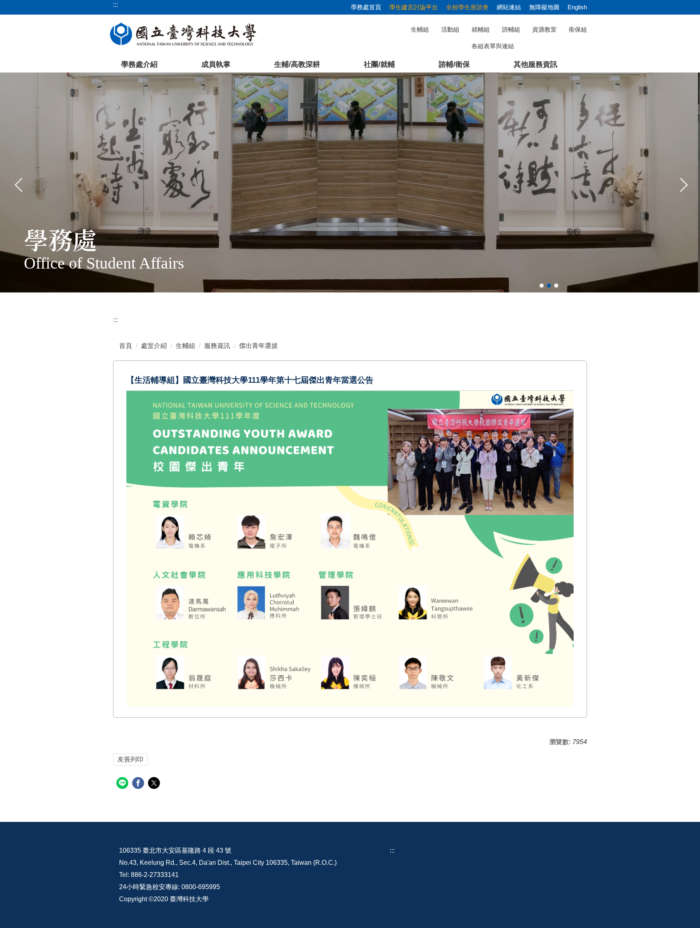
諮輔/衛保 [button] (454, 64)
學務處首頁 (366, 7)
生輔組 (420, 29)
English (577, 7)
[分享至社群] (123, 784)
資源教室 (544, 29)
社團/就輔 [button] (379, 64)
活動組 (450, 29)
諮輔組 (511, 29)
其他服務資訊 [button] (535, 64)
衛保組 (578, 29)
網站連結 (509, 7)
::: (115, 319)
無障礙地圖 (544, 7)
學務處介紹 (139, 64)
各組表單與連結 (493, 46)
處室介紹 (154, 345)
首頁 (125, 345)
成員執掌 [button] (215, 64)
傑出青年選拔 (258, 345)
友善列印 (130, 759)
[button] (19, 184)
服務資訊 (217, 345)
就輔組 (481, 29)
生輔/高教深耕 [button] (297, 64)
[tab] (541, 285)
